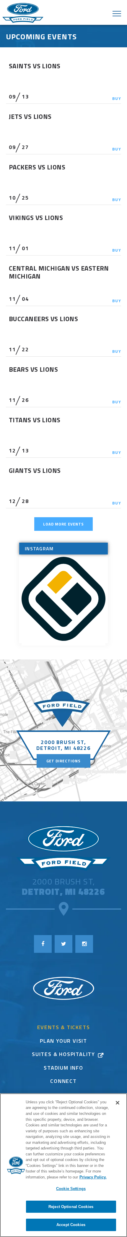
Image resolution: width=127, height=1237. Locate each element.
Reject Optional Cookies (70, 1206)
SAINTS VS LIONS (35, 66)
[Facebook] (43, 944)
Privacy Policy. (93, 1177)
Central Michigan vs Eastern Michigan (59, 272)
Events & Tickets (63, 1028)
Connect (63, 1082)
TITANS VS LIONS (35, 420)
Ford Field (22, 13)
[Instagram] (84, 944)
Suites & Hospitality (63, 1055)
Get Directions (63, 761)
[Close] (117, 1102)
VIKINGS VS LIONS (36, 218)
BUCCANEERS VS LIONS (43, 319)
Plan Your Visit (63, 1042)
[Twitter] (63, 944)
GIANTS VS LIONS (35, 470)
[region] (63, 1165)
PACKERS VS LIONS (37, 167)
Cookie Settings (71, 1188)
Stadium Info (63, 1068)
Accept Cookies (70, 1225)
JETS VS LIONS (30, 116)
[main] (63, 356)
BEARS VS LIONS (33, 369)
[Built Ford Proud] (63, 988)
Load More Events (63, 524)
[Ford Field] (63, 848)
